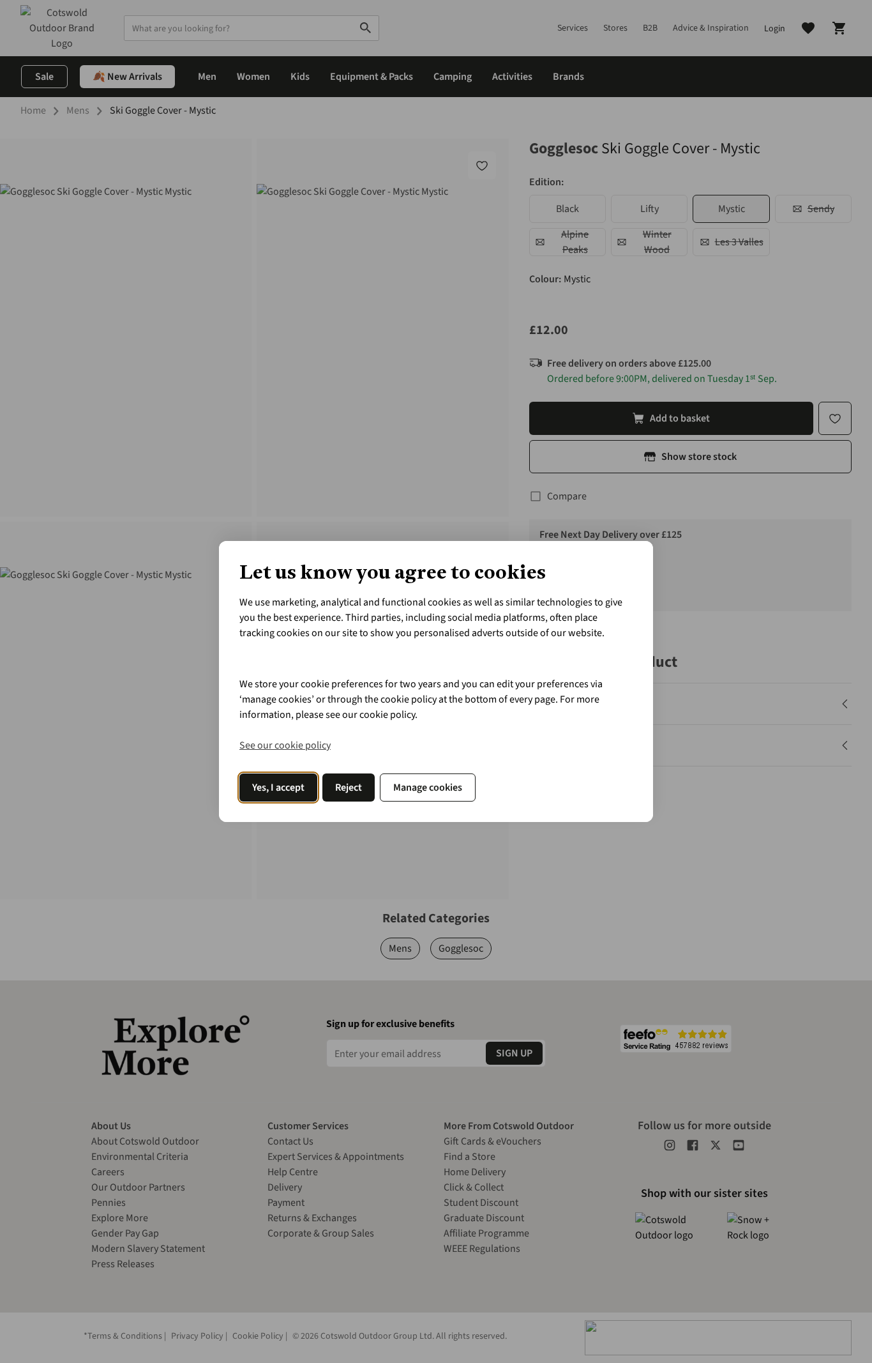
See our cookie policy (285, 745)
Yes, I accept (278, 787)
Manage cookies (427, 787)
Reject (348, 787)
